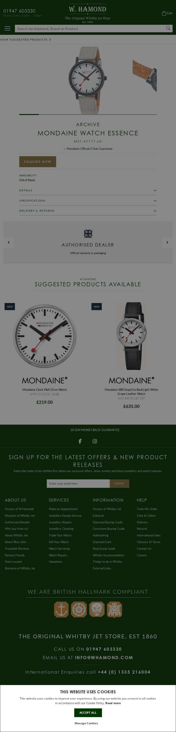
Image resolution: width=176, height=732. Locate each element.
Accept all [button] (88, 713)
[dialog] (88, 708)
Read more (113, 703)
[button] (88, 723)
